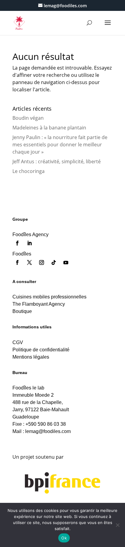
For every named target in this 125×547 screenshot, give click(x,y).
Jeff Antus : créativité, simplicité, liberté (56, 161)
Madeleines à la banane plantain (49, 127)
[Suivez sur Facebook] (17, 243)
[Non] (117, 525)
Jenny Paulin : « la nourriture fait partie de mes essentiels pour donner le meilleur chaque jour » (59, 144)
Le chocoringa (28, 171)
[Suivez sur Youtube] (66, 262)
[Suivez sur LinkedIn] (29, 243)
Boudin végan (28, 118)
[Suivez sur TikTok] (54, 262)
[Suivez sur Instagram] (41, 262)
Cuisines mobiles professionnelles (49, 296)
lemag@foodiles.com (48, 431)
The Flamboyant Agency (38, 304)
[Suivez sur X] (29, 262)
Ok (64, 538)
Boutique (22, 311)
